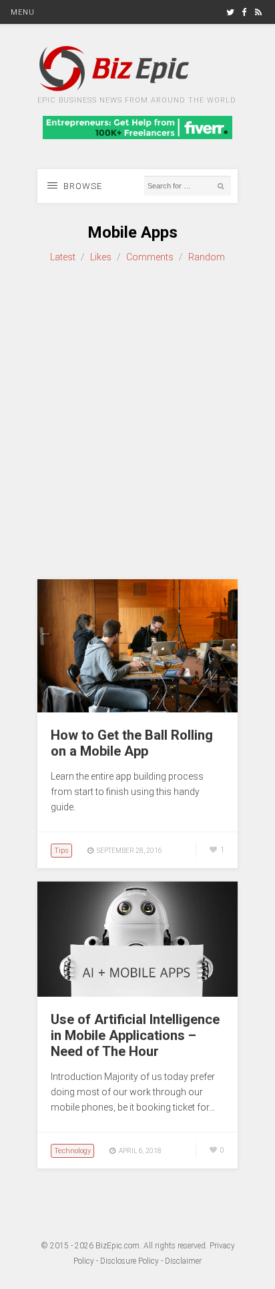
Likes (100, 257)
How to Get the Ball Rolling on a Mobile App (132, 743)
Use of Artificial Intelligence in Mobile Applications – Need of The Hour (135, 1035)
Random (206, 257)
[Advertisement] (137, 422)
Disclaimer (183, 1261)
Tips (61, 850)
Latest (62, 257)
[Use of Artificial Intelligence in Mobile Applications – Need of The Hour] (137, 993)
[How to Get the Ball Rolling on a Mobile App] (137, 709)
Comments (150, 257)
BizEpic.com (117, 1245)
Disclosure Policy (129, 1261)
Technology (72, 1151)
